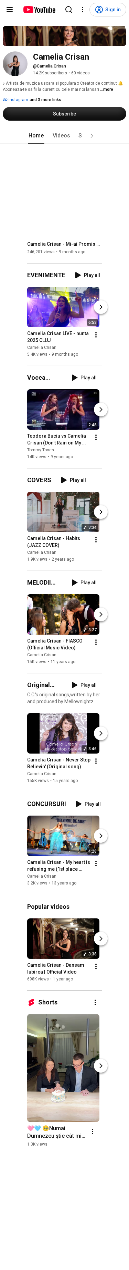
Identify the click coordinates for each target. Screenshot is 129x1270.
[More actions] (96, 335)
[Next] (101, 307)
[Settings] (82, 9)
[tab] (36, 135)
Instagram (18, 99)
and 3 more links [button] (45, 99)
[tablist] (64, 135)
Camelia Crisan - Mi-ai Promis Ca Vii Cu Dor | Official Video (65, 244)
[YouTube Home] (39, 9)
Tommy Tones (40, 450)
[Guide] (10, 9)
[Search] (69, 9)
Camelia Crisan (41, 347)
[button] (92, 135)
